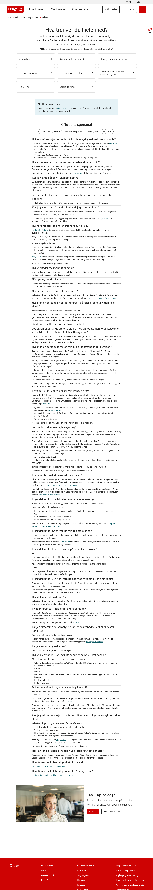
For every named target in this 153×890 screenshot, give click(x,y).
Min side (68, 701)
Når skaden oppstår (73, 131)
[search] (142, 9)
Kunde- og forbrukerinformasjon (130, 880)
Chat (16, 865)
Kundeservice (80, 9)
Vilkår (109, 131)
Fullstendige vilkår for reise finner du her (49, 766)
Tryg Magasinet (83, 875)
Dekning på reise (94, 131)
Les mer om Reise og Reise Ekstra (62, 485)
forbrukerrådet (54, 410)
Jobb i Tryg (45, 880)
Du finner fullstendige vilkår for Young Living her (52, 775)
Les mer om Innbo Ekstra (49, 495)
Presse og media (48, 875)
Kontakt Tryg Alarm (40, 230)
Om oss (44, 870)
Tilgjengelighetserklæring (127, 875)
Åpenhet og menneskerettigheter (130, 885)
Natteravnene (83, 880)
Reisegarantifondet (94, 642)
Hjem (9, 17)
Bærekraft (81, 870)
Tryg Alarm (77, 173)
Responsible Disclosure (126, 866)
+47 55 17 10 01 (63, 108)
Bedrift (140, 2)
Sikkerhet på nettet (85, 866)
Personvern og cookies (125, 870)
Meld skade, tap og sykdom (26, 17)
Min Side (113, 143)
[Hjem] (15, 9)
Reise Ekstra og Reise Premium (102, 298)
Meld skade (58, 9)
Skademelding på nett (50, 131)
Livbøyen (81, 885)
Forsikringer (36, 9)
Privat (128, 2)
